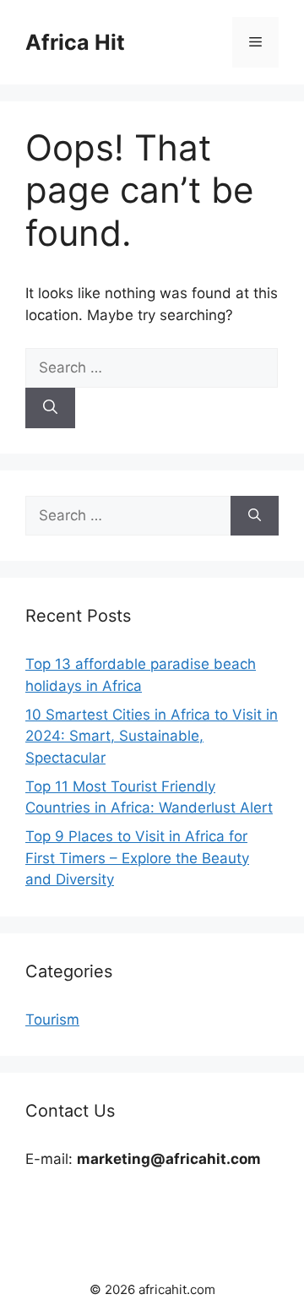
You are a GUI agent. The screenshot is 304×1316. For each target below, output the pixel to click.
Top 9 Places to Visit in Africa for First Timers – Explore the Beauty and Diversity (137, 858)
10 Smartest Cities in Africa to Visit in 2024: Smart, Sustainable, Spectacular (151, 736)
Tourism (52, 1019)
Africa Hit (75, 42)
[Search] (50, 408)
